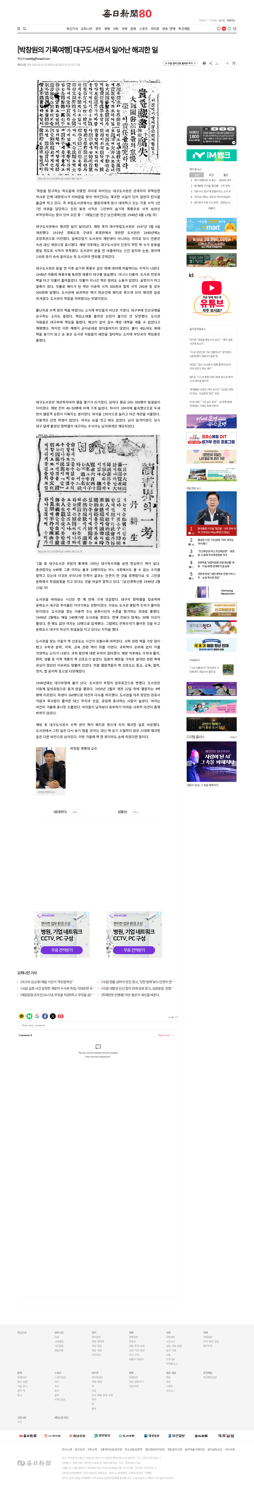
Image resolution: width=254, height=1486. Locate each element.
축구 (56, 1386)
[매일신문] (27, 1436)
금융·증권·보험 (136, 1346)
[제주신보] (226, 1435)
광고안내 (79, 1449)
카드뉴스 (170, 1390)
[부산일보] (177, 1436)
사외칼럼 (58, 1346)
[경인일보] (102, 1435)
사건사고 (170, 1341)
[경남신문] (77, 1435)
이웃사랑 (170, 1359)
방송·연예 (168, 28)
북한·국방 (97, 1350)
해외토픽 (207, 1346)
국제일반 (207, 1337)
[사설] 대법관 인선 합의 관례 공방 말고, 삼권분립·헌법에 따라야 (142, 988)
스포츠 (143, 28)
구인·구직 (134, 1354)
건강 (94, 1390)
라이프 (155, 28)
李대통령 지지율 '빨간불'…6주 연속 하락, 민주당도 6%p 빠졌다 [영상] (217, 530)
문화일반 (21, 1377)
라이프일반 (97, 1377)
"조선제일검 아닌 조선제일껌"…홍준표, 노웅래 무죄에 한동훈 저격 (216, 553)
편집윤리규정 (174, 1449)
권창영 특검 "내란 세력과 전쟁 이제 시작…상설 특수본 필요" (216, 575)
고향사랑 (21, 1417)
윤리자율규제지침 (195, 1449)
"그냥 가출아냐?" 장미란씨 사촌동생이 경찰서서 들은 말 (204, 669)
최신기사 (72, 28)
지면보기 (203, 20)
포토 (168, 1381)
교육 (168, 1354)
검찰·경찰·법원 (174, 1346)
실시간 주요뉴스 (197, 329)
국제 (124, 28)
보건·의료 (171, 1350)
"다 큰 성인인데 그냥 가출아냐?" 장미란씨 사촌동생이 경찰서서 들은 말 (210, 354)
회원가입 (231, 20)
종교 (19, 1395)
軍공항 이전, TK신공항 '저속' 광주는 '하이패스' (216, 541)
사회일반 (170, 1337)
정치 (98, 28)
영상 (168, 1377)
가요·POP (134, 1386)
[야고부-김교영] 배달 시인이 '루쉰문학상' (46, 981)
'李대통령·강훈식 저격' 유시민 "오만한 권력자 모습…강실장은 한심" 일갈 (211, 391)
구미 (19, 1422)
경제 (107, 28)
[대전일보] (151, 1436)
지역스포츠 (60, 1399)
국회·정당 (97, 1346)
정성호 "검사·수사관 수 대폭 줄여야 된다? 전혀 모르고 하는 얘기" (210, 366)
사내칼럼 (58, 1341)
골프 (56, 1395)
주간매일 (184, 28)
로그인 (222, 20)
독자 (94, 1399)
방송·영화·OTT (136, 1381)
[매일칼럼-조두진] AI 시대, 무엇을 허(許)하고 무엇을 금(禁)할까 (60, 994)
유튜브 (128, 811)
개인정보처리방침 (155, 1449)
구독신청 (92, 1449)
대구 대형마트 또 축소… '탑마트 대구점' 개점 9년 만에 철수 (223, 180)
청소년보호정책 (133, 1449)
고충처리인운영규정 (111, 1449)
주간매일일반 (210, 1377)
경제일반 (133, 1337)
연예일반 (133, 1377)
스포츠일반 (60, 1377)
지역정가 (96, 1354)
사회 (115, 28)
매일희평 (58, 1350)
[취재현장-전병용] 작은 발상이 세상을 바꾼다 (130, 994)
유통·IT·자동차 (136, 1359)
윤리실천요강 (215, 1449)
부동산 (132, 1341)
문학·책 (21, 1390)
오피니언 (86, 28)
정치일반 (96, 1337)
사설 (56, 1337)
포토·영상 (171, 1372)
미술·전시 (22, 1386)
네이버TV (65, 811)
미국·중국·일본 (211, 1341)
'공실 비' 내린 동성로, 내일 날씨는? (205, 785)
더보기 (233, 737)
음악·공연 (22, 1381)
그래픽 (169, 1386)
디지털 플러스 (196, 736)
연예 (131, 1372)
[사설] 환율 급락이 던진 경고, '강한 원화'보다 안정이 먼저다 (139, 981)
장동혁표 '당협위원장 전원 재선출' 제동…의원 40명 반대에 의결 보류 (216, 564)
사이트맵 (230, 1449)
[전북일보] (201, 1435)
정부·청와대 (98, 1341)
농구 (56, 1390)
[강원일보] (52, 1436)
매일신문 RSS (61, 1417)
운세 (94, 1408)
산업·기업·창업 (136, 1350)
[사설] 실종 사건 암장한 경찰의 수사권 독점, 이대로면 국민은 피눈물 (63, 988)
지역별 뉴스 (172, 1363)
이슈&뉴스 (194, 660)
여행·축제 (97, 1381)
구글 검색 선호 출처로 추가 (180, 63)
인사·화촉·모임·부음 (102, 1395)
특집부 (21, 58)
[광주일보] (127, 1435)
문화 (133, 28)
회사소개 (67, 1449)
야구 (56, 1381)
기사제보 (213, 20)
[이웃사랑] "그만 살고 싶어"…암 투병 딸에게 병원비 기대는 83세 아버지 (210, 404)
